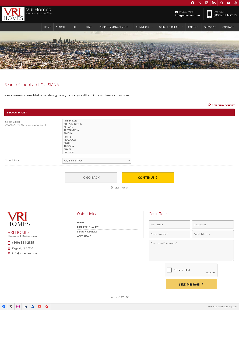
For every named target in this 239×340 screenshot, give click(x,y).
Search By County (223, 105)
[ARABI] (96, 149)
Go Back (92, 178)
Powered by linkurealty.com (222, 306)
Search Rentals (87, 231)
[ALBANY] (96, 127)
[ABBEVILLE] (96, 120)
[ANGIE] (96, 143)
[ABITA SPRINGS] (96, 124)
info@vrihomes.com (24, 253)
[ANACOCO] (96, 140)
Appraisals (84, 236)
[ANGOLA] (96, 146)
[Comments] (191, 260)
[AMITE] (96, 136)
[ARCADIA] (96, 152)
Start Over (121, 187)
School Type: (12, 160)
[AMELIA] (96, 133)
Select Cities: (25, 123)
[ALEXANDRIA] (96, 130)
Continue (146, 178)
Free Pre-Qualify (88, 227)
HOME (47, 27)
